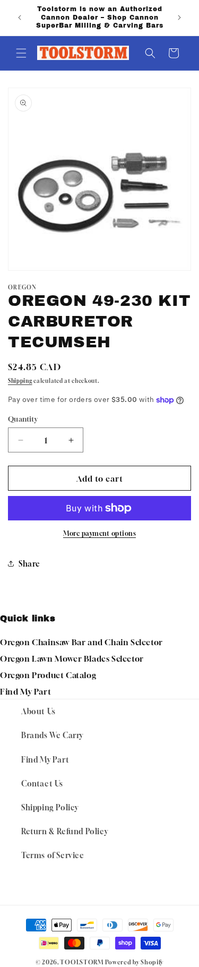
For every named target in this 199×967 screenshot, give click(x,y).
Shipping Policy (50, 807)
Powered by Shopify (134, 962)
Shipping (20, 381)
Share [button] (29, 563)
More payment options (99, 533)
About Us (38, 711)
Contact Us (42, 783)
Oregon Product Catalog (48, 675)
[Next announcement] (179, 17)
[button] (21, 53)
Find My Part (25, 691)
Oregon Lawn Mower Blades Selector (72, 658)
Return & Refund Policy (64, 831)
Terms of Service (52, 855)
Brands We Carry (52, 735)
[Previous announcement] (19, 17)
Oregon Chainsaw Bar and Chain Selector (81, 642)
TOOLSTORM (81, 962)
